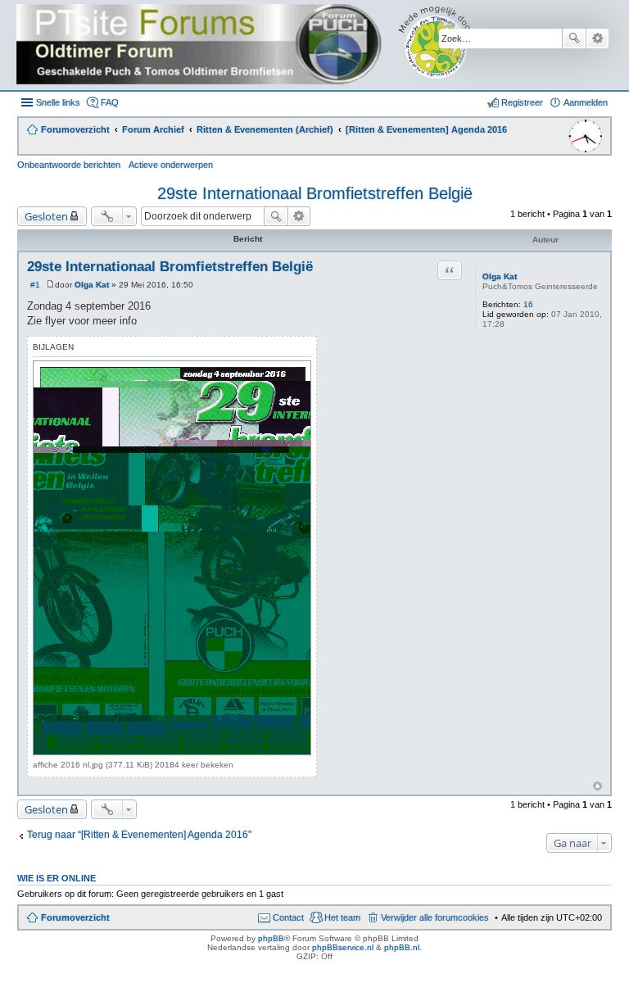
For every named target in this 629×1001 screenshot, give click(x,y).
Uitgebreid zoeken (597, 38)
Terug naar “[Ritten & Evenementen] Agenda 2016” (139, 834)
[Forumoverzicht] (256, 45)
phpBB (271, 938)
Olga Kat (499, 276)
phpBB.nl (401, 947)
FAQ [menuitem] (110, 102)
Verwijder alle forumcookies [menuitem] (435, 917)
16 (528, 304)
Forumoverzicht (75, 917)
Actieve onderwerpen (171, 165)
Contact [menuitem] (288, 917)
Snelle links (58, 102)
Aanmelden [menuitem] (585, 102)
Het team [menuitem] (342, 917)
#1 (35, 284)
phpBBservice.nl (342, 947)
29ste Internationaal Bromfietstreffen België (315, 193)
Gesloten (46, 216)
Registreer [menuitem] (522, 102)
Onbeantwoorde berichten (68, 165)
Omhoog (597, 785)
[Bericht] (50, 284)
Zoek (574, 38)
